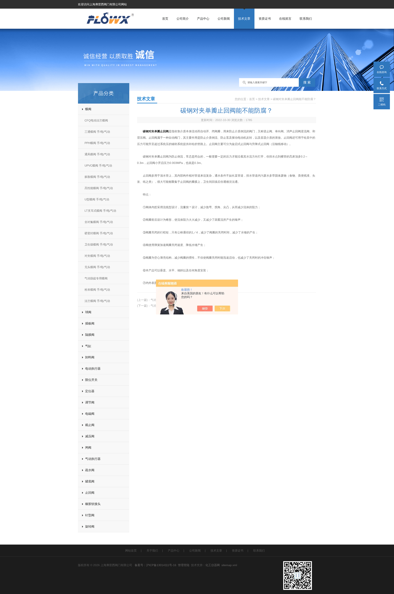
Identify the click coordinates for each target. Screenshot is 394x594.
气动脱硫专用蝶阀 (96, 278)
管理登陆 (183, 565)
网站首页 (131, 550)
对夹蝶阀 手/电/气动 (97, 255)
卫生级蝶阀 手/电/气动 (99, 244)
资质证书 (265, 18)
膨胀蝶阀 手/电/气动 (97, 176)
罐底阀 (89, 481)
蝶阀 (88, 109)
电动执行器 (93, 368)
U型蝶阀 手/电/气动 (97, 199)
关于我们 (152, 550)
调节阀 (89, 402)
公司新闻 (224, 18)
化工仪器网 (212, 565)
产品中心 (203, 18)
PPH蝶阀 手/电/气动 (97, 143)
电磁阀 (89, 413)
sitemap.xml (229, 565)
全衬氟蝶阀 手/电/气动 (99, 222)
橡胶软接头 (93, 504)
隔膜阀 (89, 334)
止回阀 (89, 492)
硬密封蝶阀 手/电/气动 (99, 233)
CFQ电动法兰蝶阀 (96, 120)
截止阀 (89, 425)
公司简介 (182, 18)
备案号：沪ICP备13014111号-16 (155, 565)
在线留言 (285, 18)
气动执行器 (93, 458)
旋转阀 (89, 526)
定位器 (89, 391)
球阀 (88, 312)
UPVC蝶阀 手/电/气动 (98, 165)
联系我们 (306, 18)
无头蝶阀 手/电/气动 (97, 267)
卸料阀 (89, 357)
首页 (165, 18)
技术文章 (244, 18)
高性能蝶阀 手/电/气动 (99, 188)
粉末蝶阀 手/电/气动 (97, 289)
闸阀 (88, 447)
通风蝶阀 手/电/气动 (97, 154)
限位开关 (91, 380)
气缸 (88, 346)
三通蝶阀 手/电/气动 (97, 131)
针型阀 (89, 515)
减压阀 (89, 436)
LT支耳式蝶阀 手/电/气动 (100, 210)
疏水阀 (89, 470)
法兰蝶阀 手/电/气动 (97, 301)
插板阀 (89, 323)
